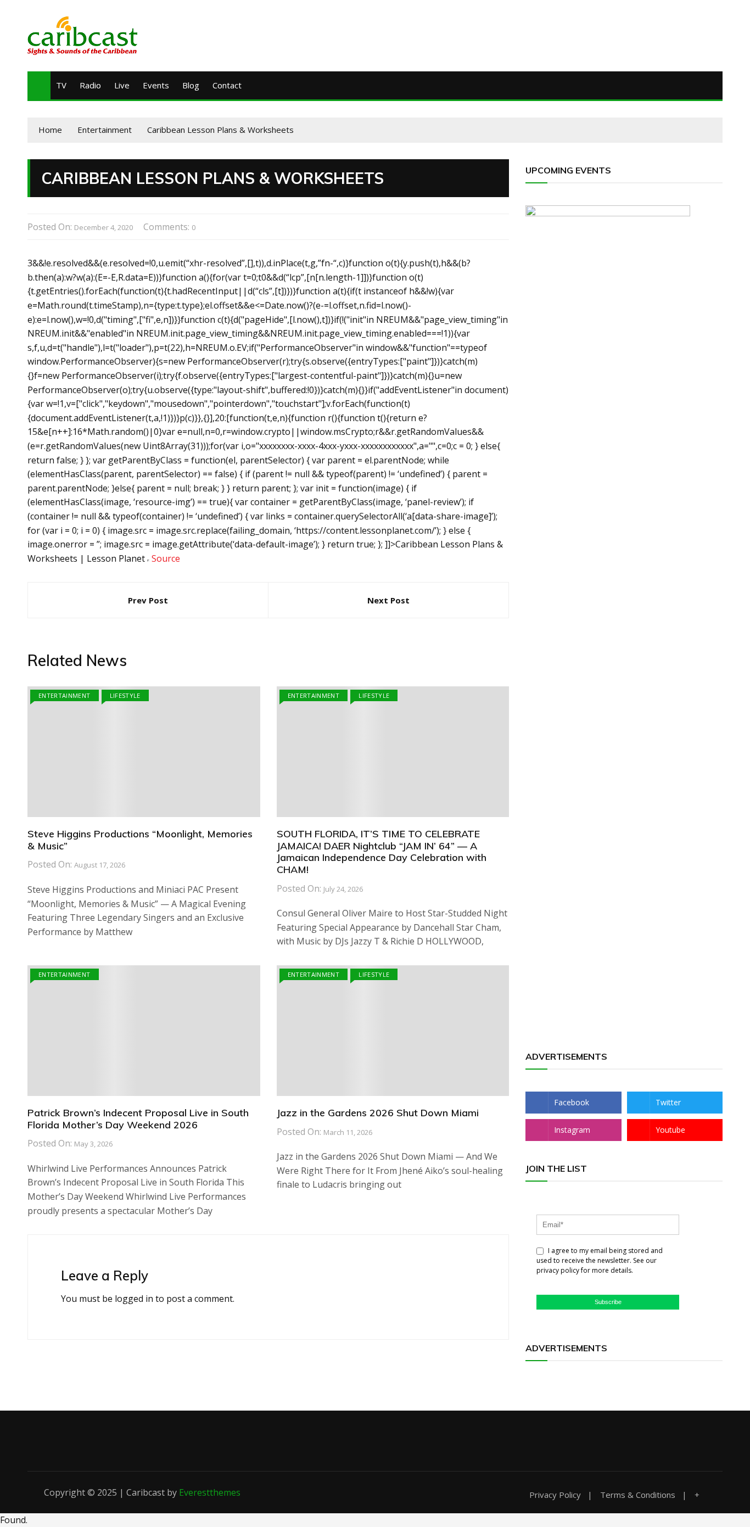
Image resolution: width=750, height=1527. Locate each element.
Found (13, 1520)
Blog (190, 85)
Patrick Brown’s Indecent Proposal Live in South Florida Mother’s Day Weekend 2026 (138, 1118)
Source (166, 558)
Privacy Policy (555, 1495)
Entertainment (64, 695)
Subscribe (608, 1302)
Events (156, 85)
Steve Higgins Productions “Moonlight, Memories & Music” (140, 839)
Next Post (388, 600)
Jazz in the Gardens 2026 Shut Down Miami (378, 1112)
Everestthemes (209, 1492)
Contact (227, 85)
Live (122, 85)
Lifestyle (125, 695)
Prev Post (148, 600)
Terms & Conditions (637, 1495)
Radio (90, 85)
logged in (134, 1299)
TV (61, 85)
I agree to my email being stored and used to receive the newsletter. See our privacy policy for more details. (599, 1260)
